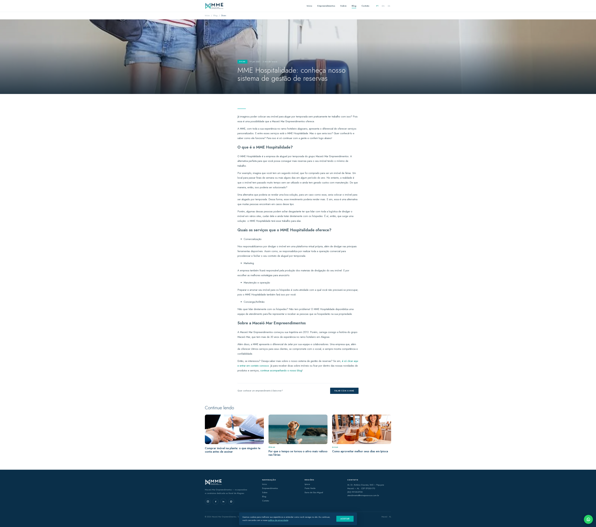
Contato (365, 5)
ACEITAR (345, 518)
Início (309, 5)
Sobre (343, 5)
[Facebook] (216, 501)
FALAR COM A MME (344, 390)
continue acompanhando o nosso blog (281, 370)
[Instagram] (208, 501)
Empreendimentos (326, 5)
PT (377, 6)
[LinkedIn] (223, 501)
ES (389, 6)
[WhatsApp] (231, 501)
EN (383, 6)
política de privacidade (278, 520)
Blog (354, 5)
